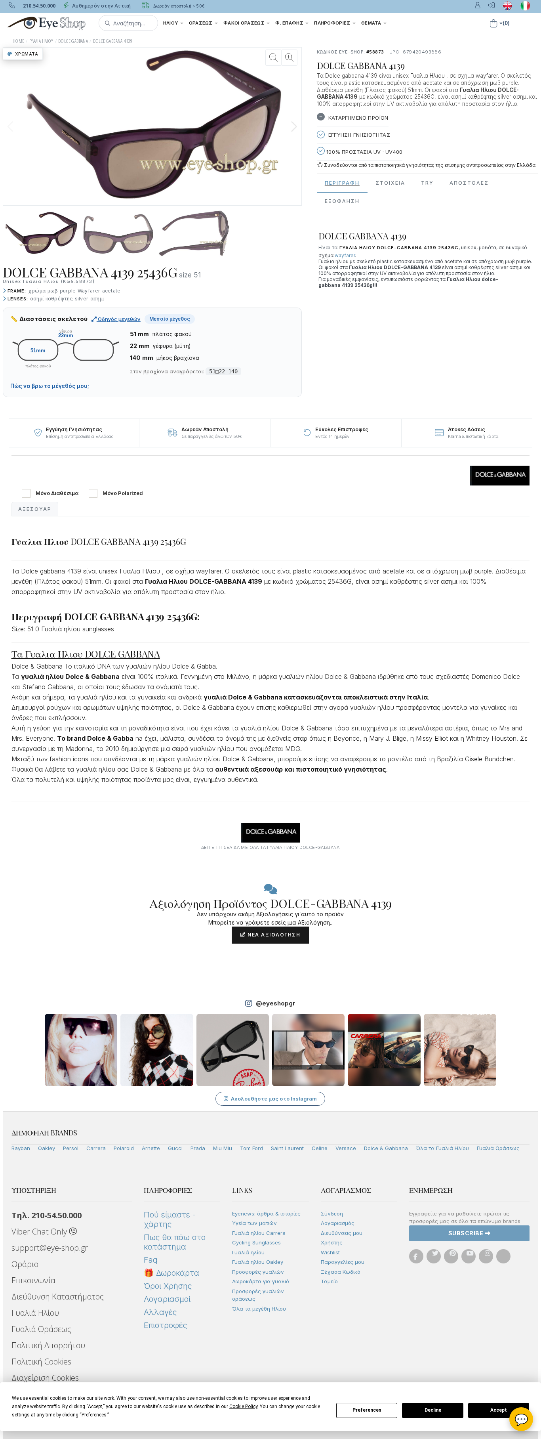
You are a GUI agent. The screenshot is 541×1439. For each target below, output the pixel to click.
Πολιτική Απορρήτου (48, 1345)
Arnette (151, 1148)
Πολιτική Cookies (41, 1361)
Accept (498, 1410)
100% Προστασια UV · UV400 (363, 152)
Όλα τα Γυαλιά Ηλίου (442, 1148)
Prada (197, 1148)
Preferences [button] (94, 1415)
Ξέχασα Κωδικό (340, 1272)
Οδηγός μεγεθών (119, 319)
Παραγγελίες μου (342, 1262)
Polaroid (124, 1148)
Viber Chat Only (40, 1231)
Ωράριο (24, 1264)
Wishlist (330, 1252)
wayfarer (345, 255)
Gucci (175, 1148)
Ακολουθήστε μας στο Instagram (274, 1098)
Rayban (20, 1148)
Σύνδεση (332, 1213)
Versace (345, 1148)
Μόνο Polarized (123, 493)
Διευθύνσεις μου (341, 1233)
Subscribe (466, 1233)
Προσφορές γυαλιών (258, 1272)
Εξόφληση (342, 201)
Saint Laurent (287, 1148)
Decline (433, 1410)
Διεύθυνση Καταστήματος (57, 1296)
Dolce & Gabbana (386, 1148)
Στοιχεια (390, 183)
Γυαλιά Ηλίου (35, 1312)
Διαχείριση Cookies (45, 1377)
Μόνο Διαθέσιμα (57, 493)
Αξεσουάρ (34, 509)
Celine (320, 1148)
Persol (70, 1148)
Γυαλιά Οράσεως (498, 1148)
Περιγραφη (342, 183)
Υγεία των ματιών (254, 1223)
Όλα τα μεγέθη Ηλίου (259, 1308)
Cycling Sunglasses (256, 1242)
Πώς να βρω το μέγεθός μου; (49, 386)
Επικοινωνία (33, 1280)
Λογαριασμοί (167, 1299)
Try (427, 183)
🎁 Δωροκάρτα (171, 1273)
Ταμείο (329, 1281)
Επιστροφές (165, 1325)
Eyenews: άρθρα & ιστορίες (266, 1213)
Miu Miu (222, 1148)
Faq (151, 1260)
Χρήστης (332, 1242)
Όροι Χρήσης (168, 1286)
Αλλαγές (160, 1312)
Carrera (96, 1148)
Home (19, 41)
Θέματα (372, 23)
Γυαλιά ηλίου (248, 1252)
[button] (128, 23)
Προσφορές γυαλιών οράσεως (258, 1295)
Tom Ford (251, 1148)
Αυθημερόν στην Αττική (101, 6)
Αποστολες (469, 183)
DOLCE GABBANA (73, 41)
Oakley (46, 1148)
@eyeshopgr (275, 1003)
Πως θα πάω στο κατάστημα (175, 1242)
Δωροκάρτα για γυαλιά (261, 1281)
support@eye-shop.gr (49, 1247)
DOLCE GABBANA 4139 (113, 41)
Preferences (366, 1410)
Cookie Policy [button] (243, 1406)
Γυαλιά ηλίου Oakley (257, 1262)
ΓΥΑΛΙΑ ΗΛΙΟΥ (41, 41)
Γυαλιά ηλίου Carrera (259, 1233)
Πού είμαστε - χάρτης (170, 1219)
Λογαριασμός (337, 1223)
